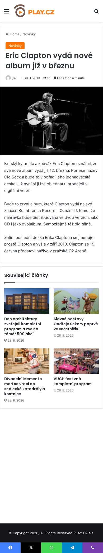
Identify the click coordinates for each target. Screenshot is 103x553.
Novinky (29, 34)
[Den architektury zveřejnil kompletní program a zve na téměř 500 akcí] (26, 301)
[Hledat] (96, 13)
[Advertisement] (51, 464)
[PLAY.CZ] (34, 11)
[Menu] (6, 13)
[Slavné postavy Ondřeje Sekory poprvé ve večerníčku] (76, 301)
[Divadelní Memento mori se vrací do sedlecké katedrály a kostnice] (26, 361)
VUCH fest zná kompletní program (73, 381)
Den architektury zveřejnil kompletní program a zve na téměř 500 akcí (22, 326)
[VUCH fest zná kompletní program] (76, 361)
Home (14, 34)
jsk (14, 78)
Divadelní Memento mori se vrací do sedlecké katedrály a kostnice (24, 386)
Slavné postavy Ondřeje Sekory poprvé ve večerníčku (76, 324)
